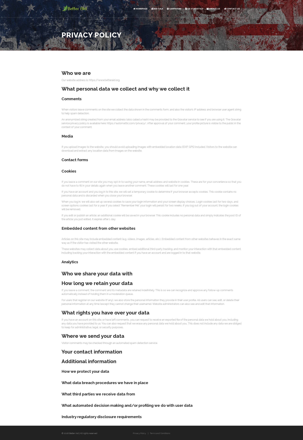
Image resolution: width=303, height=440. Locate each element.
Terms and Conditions (160, 433)
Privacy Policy (139, 433)
